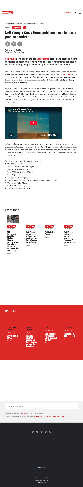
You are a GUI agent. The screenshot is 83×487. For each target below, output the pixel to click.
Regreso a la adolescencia (69, 335)
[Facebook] (37, 432)
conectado (23, 413)
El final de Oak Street (12, 337)
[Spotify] (46, 432)
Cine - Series (10, 341)
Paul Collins (68, 328)
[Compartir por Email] (19, 43)
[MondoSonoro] (7, 12)
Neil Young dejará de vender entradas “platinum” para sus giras (70, 237)
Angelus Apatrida (29, 329)
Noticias (9, 253)
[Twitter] (33, 432)
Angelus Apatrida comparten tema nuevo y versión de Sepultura (31, 341)
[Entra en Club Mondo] (41, 468)
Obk (47, 328)
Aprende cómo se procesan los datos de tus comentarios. (51, 416)
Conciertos (67, 339)
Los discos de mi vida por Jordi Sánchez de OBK (51, 337)
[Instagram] (41, 432)
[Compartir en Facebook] (7, 43)
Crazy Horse (16, 28)
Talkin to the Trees (50, 233)
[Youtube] (50, 432)
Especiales (48, 343)
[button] (68, 13)
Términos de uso (42, 482)
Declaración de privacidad (41, 480)
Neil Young (10, 58)
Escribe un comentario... (16, 406)
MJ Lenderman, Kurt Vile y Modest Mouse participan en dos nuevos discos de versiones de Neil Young (12, 241)
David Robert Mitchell (12, 329)
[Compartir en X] (13, 43)
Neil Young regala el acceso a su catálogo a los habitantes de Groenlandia (31, 237)
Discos (47, 237)
